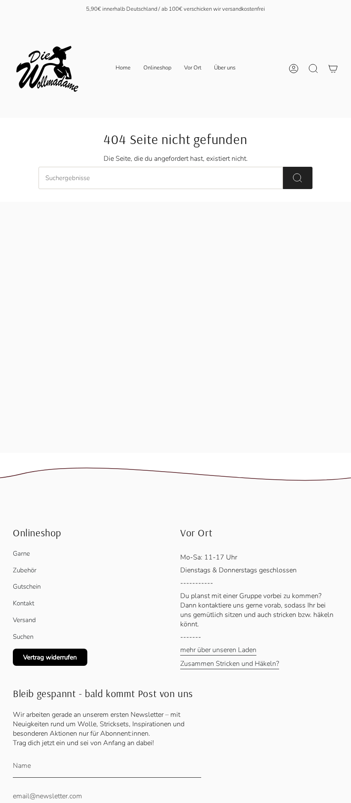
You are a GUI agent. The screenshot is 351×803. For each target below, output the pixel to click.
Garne (21, 553)
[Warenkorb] (333, 68)
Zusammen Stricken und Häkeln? (229, 663)
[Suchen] (297, 178)
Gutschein (27, 586)
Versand (24, 620)
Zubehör (24, 570)
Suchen (23, 636)
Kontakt (23, 603)
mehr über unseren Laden (218, 650)
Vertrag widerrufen (50, 657)
